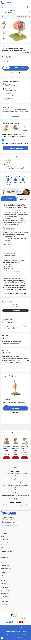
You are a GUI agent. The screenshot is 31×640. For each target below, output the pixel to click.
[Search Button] (27, 7)
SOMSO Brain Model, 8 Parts (11, 140)
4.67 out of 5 (19, 305)
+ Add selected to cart (15, 148)
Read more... (15, 116)
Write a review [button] (15, 310)
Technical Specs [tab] (23, 199)
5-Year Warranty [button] (10, 89)
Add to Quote (15, 72)
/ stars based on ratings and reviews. (15, 631)
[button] (5, 53)
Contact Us (10, 12)
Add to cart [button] (15, 408)
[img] (5, 317)
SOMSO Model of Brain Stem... (6, 447)
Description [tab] (9, 199)
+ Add (6, 457)
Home (3, 16)
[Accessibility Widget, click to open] (1, 638)
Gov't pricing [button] (9, 94)
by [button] (9, 84)
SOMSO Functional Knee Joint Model (13, 143)
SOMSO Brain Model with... (24, 447)
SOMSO (4, 46)
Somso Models (11, 16)
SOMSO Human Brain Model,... (15, 447)
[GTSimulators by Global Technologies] (7, 2)
